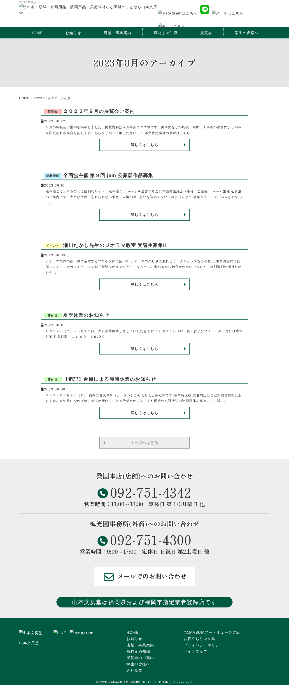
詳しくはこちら (144, 144)
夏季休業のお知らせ (79, 315)
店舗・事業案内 (140, 645)
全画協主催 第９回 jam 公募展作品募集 (99, 175)
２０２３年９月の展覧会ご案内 (91, 111)
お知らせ (73, 33)
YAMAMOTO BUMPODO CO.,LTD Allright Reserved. (151, 682)
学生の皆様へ (247, 33)
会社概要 (134, 670)
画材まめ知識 (138, 651)
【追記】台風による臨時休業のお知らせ (102, 379)
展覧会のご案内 (140, 657)
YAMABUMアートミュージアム (212, 632)
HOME (36, 33)
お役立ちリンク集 (199, 638)
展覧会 (206, 33)
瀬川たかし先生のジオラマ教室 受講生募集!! (106, 245)
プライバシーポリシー (203, 645)
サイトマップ (195, 651)
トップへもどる (144, 442)
